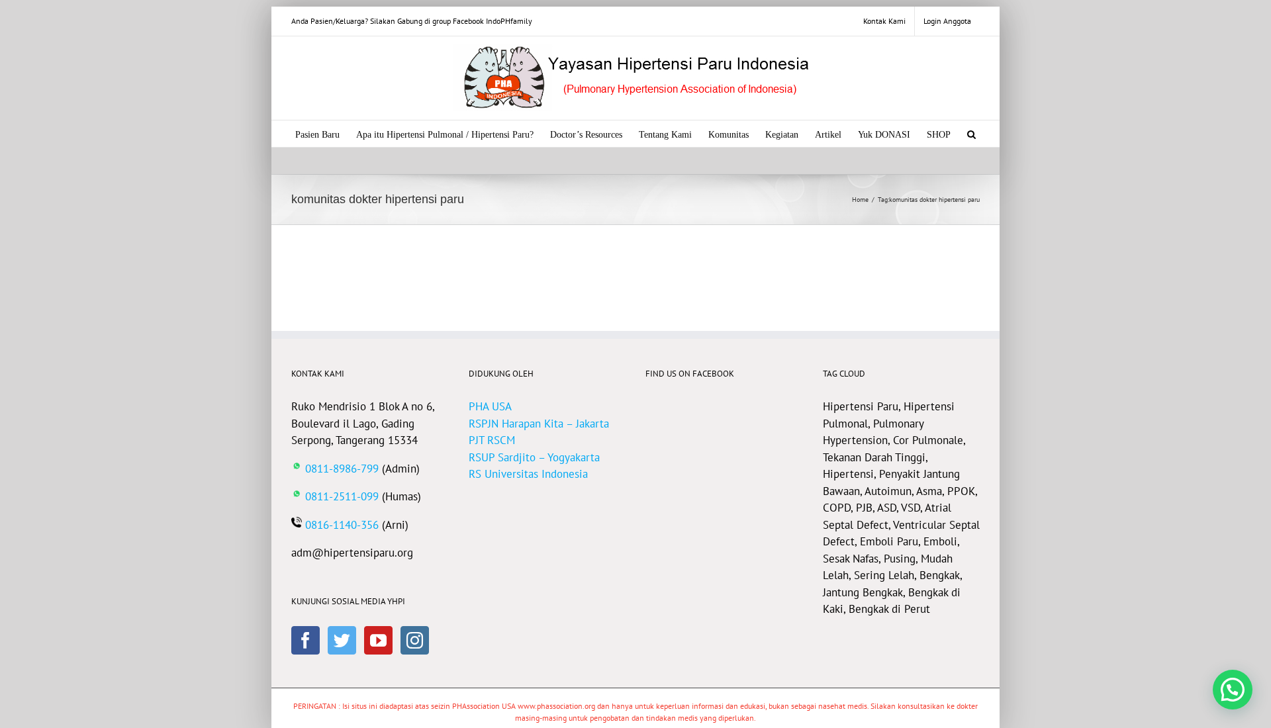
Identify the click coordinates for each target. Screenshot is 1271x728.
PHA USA (490, 406)
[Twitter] (342, 640)
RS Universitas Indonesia (528, 474)
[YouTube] (378, 640)
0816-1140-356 (342, 525)
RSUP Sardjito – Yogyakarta (534, 457)
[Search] (971, 133)
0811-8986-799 (342, 468)
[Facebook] (305, 640)
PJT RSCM (492, 440)
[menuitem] (884, 21)
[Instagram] (414, 640)
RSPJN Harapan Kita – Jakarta (539, 423)
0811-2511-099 (342, 496)
